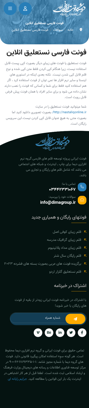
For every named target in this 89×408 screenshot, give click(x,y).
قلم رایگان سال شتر (67, 255)
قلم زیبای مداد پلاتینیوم (64, 248)
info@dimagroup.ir (58, 203)
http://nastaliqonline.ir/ (69, 112)
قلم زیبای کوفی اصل (67, 232)
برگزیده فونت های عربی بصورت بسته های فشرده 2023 (42, 263)
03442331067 (62, 190)
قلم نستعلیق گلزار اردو (65, 271)
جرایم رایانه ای (17, 379)
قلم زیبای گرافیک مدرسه (64, 240)
